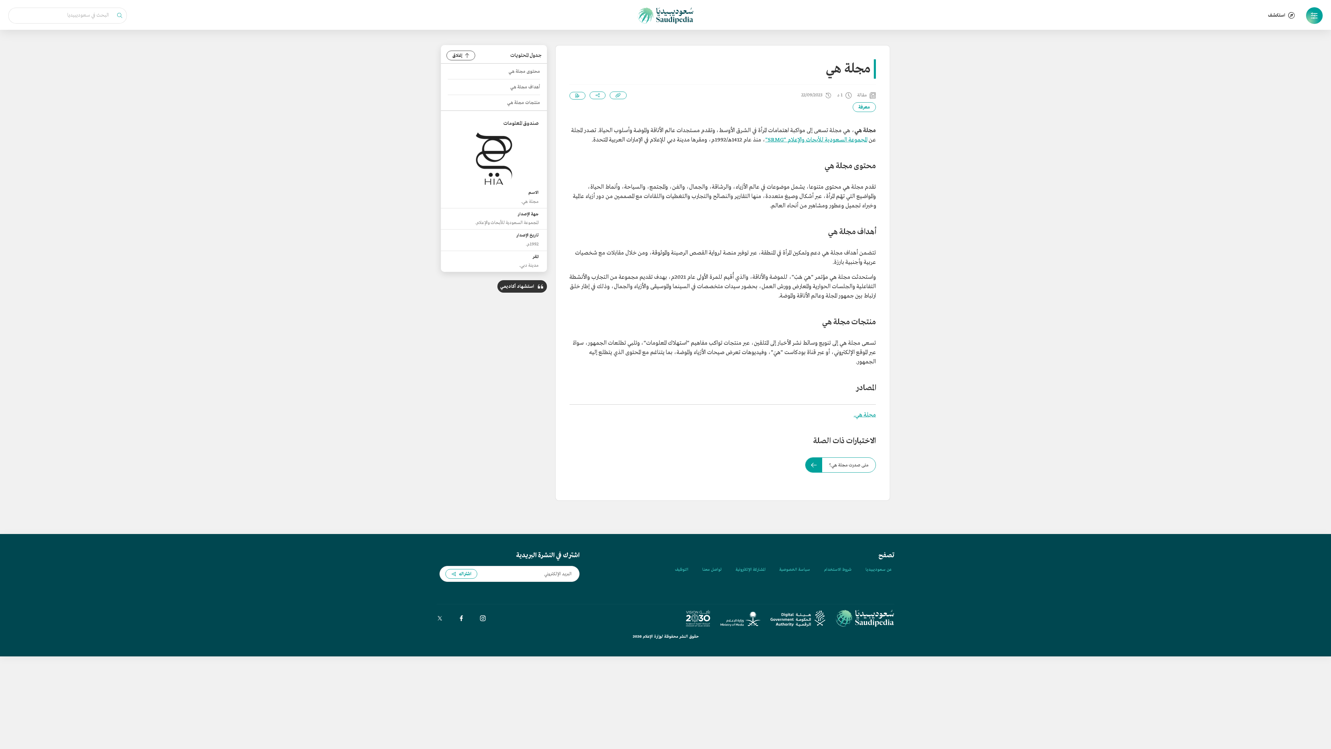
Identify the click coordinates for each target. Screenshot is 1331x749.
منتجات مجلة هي (523, 103)
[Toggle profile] (1314, 15)
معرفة (864, 107)
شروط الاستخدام (838, 569)
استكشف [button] (1276, 15)
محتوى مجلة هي (524, 72)
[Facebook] (461, 618)
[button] (1314, 15)
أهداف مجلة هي (525, 87)
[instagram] (483, 618)
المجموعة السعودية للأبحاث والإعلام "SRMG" (816, 140)
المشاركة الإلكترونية (750, 569)
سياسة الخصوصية (794, 569)
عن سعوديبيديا (878, 569)
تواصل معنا (712, 569)
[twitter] (440, 618)
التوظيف (681, 569)
